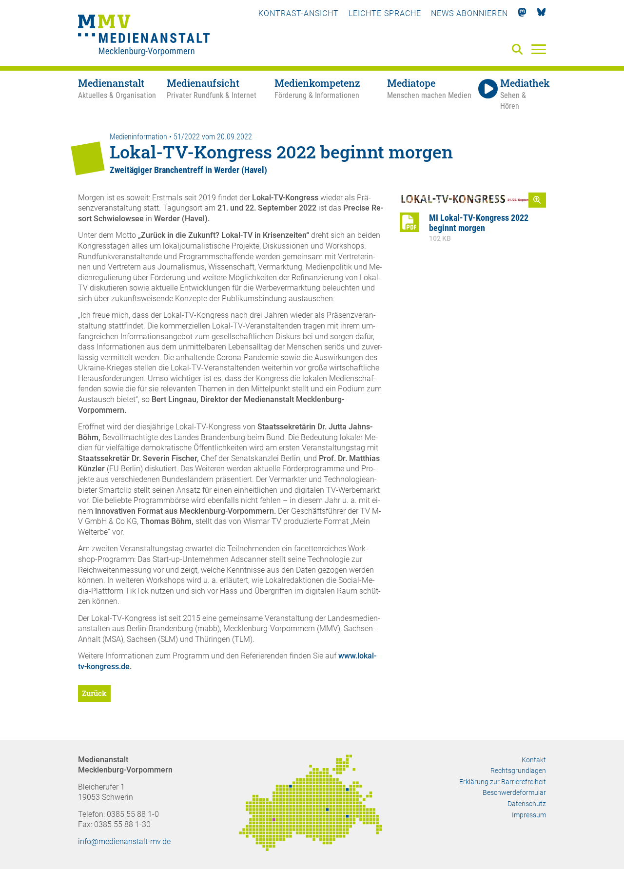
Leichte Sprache (385, 13)
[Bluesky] (541, 13)
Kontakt (534, 760)
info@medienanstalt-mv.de (124, 841)
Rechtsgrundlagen (518, 770)
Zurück (94, 693)
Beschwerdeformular (514, 792)
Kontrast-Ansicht (298, 13)
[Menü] (538, 48)
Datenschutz (526, 804)
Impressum (529, 815)
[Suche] (519, 50)
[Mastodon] (522, 13)
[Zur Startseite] (144, 36)
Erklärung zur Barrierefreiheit (502, 782)
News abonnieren (469, 13)
